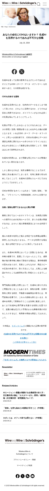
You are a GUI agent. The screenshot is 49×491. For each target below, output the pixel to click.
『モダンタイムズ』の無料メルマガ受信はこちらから (25, 360)
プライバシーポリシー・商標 (24, 460)
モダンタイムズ (18, 326)
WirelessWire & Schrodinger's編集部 (17, 54)
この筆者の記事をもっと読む (24, 342)
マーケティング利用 (24, 465)
